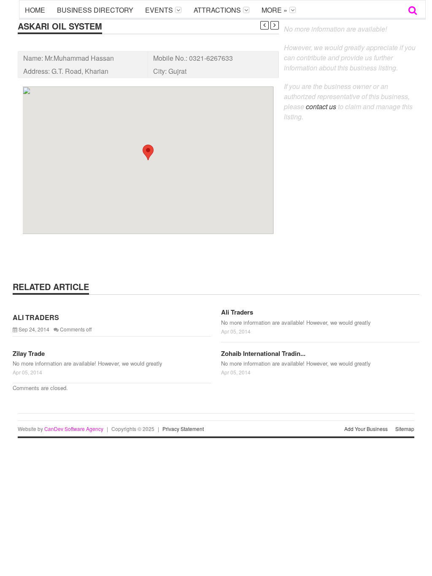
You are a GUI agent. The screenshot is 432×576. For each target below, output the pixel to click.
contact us (321, 106)
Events (159, 10)
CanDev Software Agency (73, 428)
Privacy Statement (183, 428)
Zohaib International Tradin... (263, 353)
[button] (148, 152)
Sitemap (404, 428)
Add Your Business (366, 428)
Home (35, 10)
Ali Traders (237, 312)
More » (274, 10)
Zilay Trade (29, 353)
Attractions (217, 10)
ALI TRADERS (36, 317)
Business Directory (95, 10)
